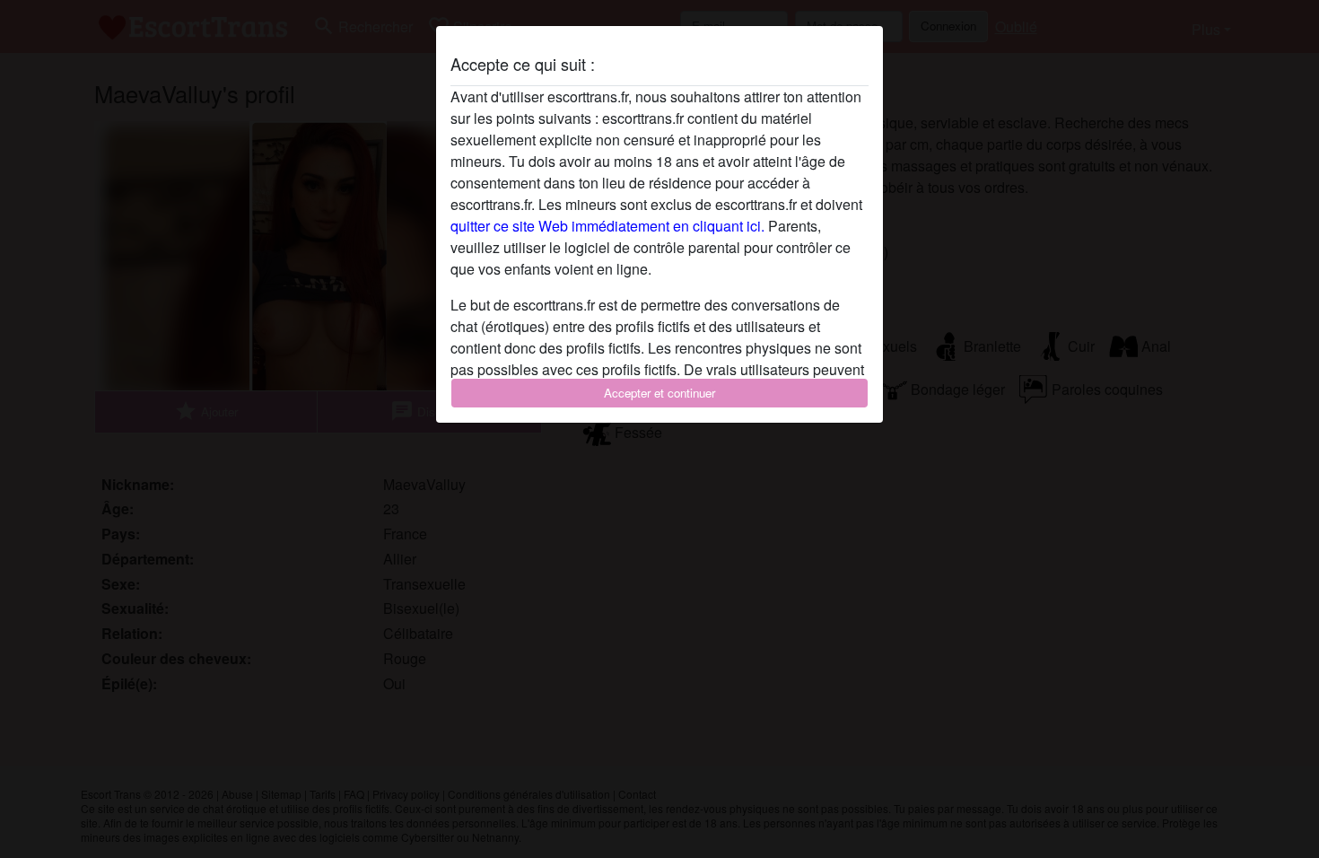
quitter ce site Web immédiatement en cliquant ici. (607, 225)
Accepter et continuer (659, 392)
